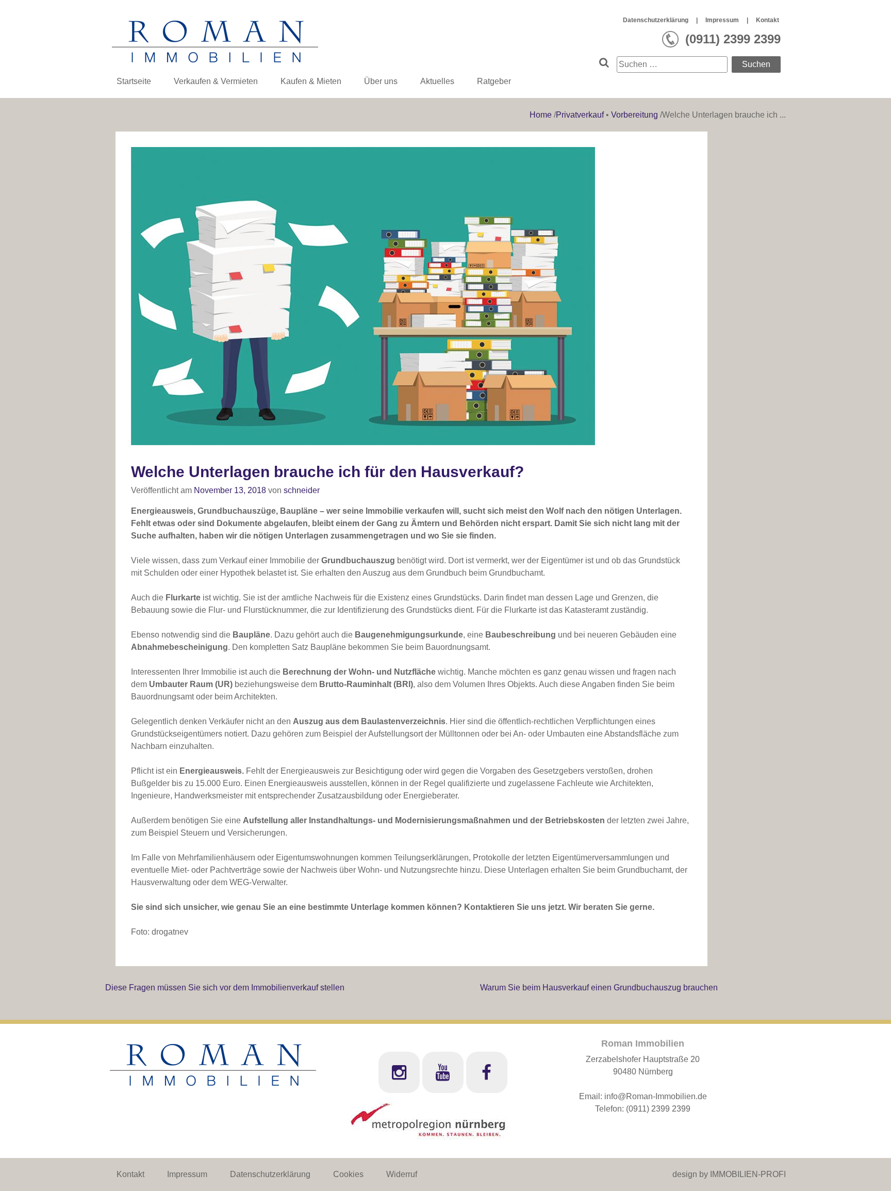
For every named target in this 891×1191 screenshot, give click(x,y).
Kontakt (767, 20)
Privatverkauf (580, 114)
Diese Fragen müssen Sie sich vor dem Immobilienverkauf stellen (224, 987)
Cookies (348, 1174)
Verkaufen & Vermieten (216, 81)
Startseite (134, 81)
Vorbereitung (634, 114)
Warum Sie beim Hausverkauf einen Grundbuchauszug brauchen (599, 987)
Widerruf (401, 1174)
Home (542, 114)
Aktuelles (437, 81)
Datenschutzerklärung (655, 20)
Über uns (381, 81)
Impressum (722, 20)
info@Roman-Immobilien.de (655, 1096)
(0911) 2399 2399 (658, 1108)
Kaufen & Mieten (310, 81)
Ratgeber (494, 81)
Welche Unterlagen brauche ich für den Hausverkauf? (327, 471)
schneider (302, 490)
